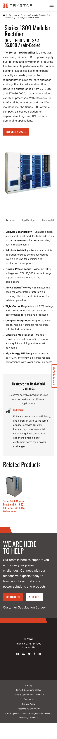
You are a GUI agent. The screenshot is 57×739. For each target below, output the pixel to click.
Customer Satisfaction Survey (24, 607)
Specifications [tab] (28, 220)
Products (13, 15)
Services (34, 597)
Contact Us (13, 597)
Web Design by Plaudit (28, 717)
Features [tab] (10, 220)
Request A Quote (16, 131)
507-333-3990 (32, 643)
